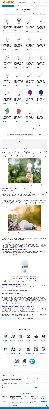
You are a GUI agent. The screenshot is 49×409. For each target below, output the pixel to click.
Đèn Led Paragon (29, 319)
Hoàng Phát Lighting (27, 308)
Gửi (35, 387)
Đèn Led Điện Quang (17, 319)
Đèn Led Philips (40, 319)
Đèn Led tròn (4, 155)
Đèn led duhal (7, 319)
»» (44, 125)
